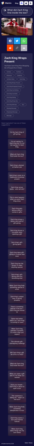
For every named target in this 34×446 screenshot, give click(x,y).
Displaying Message (12, 112)
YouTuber (18, 71)
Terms (26, 442)
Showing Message (11, 108)
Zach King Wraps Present (13, 82)
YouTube (9, 71)
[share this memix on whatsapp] (24, 41)
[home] (6, 3)
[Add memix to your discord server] (21, 3)
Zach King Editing (11, 97)
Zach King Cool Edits (12, 93)
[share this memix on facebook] (10, 41)
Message (9, 115)
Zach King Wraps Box (12, 101)
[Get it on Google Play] (31, 3)
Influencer (9, 75)
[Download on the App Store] (26, 3)
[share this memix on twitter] (17, 41)
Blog (16, 3)
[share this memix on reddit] (10, 48)
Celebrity (19, 75)
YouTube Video (10, 79)
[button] (17, 48)
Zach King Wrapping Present (14, 86)
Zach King (22, 79)
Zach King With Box (12, 104)
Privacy (31, 442)
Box (23, 104)
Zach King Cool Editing (12, 90)
